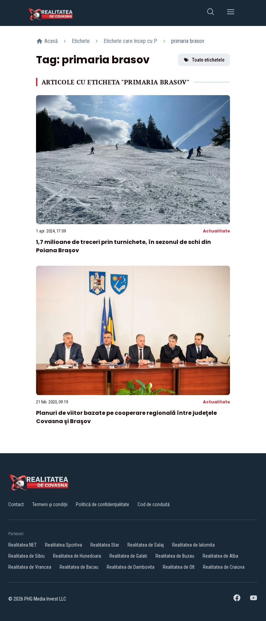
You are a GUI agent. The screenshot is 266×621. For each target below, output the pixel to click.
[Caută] (211, 13)
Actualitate (216, 231)
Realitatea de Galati (128, 556)
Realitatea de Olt (179, 567)
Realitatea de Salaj (145, 545)
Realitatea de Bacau (79, 567)
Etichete (81, 41)
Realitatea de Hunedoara (77, 556)
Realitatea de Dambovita (130, 567)
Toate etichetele (208, 60)
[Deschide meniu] (230, 13)
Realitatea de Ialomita (193, 545)
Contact (16, 504)
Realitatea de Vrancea (29, 567)
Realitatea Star (104, 545)
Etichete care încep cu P (130, 41)
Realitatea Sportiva (63, 545)
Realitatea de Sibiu (26, 556)
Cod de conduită (154, 504)
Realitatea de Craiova (224, 567)
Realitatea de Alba (220, 556)
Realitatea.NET (22, 545)
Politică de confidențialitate (102, 504)
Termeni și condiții (50, 504)
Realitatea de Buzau (175, 556)
